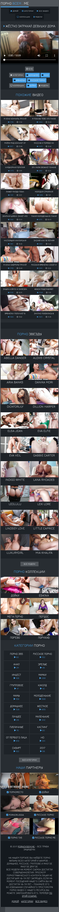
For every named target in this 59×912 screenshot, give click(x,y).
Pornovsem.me (26, 846)
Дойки (32, 85)
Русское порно (37, 80)
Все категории (29, 760)
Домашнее (33, 75)
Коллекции (24, 17)
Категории (28, 11)
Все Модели (29, 564)
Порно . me (15, 3)
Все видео (43, 11)
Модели (38, 17)
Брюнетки (20, 80)
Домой (15, 901)
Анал (46, 75)
